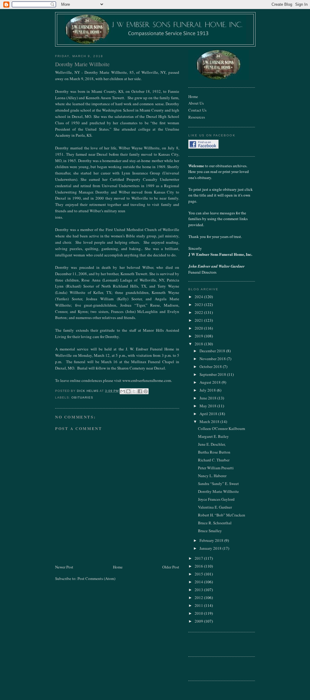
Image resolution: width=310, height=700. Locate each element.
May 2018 (208, 406)
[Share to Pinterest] (146, 391)
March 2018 (210, 421)
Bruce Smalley (210, 530)
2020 (199, 328)
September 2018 (213, 374)
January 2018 (211, 548)
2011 (199, 605)
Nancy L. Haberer (212, 475)
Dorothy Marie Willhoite (218, 491)
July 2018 (208, 390)
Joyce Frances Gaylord (216, 499)
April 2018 (209, 413)
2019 (199, 336)
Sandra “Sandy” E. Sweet (218, 483)
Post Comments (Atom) (96, 578)
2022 (199, 312)
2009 (199, 621)
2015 (199, 574)
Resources (196, 117)
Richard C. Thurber (213, 460)
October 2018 (211, 366)
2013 (199, 589)
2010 (199, 613)
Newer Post (64, 567)
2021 (199, 320)
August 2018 (211, 382)
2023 (199, 304)
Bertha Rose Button (214, 452)
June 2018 (208, 398)
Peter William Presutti (216, 467)
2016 (199, 566)
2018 (199, 344)
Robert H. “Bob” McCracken (221, 515)
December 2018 (213, 350)
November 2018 (213, 358)
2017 (199, 558)
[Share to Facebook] (140, 391)
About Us (196, 103)
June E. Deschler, (212, 444)
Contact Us (197, 110)
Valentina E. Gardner (215, 507)
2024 (199, 296)
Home (118, 567)
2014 (199, 581)
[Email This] (123, 391)
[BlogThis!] (128, 391)
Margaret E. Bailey (213, 436)
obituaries (82, 397)
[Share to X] (134, 391)
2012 (199, 597)
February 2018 (212, 540)
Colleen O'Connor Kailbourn (221, 428)
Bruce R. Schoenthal (215, 523)
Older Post (170, 567)
